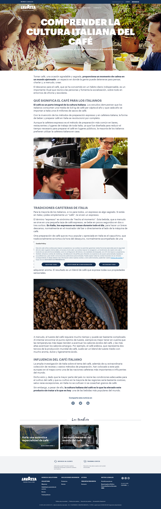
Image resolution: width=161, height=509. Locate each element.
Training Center (46, 494)
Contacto (84, 484)
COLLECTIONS (46, 481)
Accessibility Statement (99, 501)
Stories (44, 491)
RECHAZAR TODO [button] (109, 264)
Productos (64, 481)
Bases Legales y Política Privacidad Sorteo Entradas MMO (108, 486)
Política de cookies (74, 501)
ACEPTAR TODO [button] (51, 264)
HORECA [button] (53, 8)
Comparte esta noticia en (80, 398)
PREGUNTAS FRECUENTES (88, 481)
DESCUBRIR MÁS (47, 445)
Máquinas (44, 484)
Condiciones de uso (106, 481)
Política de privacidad (61, 501)
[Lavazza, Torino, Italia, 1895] (28, 8)
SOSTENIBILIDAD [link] (85, 8)
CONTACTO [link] (97, 8)
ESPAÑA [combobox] (124, 485)
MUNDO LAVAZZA (27, 2)
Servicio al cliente (65, 461)
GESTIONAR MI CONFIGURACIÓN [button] (80, 264)
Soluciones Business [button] (67, 8)
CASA (128, 2)
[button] (124, 8)
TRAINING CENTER (93, 461)
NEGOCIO (135, 2)
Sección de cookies (86, 501)
